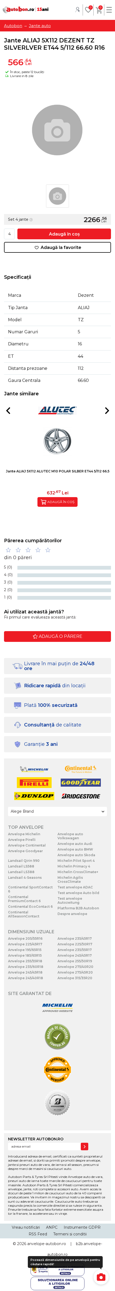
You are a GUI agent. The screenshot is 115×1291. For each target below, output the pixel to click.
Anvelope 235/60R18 (25, 967)
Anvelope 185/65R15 (25, 955)
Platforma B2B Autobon (78, 908)
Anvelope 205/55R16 (25, 938)
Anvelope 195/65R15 (24, 950)
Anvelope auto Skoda (76, 855)
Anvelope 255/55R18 (25, 961)
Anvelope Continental (27, 845)
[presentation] (8, 410)
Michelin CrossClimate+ (77, 872)
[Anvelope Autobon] (26, 9)
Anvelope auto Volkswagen (70, 836)
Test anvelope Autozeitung (69, 900)
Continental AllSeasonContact (23, 914)
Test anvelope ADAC (75, 887)
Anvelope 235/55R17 (74, 950)
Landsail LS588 (21, 866)
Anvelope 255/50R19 (74, 961)
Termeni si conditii (70, 1234)
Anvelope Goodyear (25, 851)
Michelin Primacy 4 (73, 866)
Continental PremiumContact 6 (24, 899)
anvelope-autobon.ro (46, 1243)
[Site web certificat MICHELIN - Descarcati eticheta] (57, 1008)
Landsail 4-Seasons (25, 878)
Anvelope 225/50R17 (74, 944)
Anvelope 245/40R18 (25, 978)
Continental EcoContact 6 (30, 907)
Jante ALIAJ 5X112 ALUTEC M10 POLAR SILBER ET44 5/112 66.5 (57, 471)
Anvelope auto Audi (74, 844)
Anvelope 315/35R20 (74, 978)
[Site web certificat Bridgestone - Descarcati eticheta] (57, 1103)
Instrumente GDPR (82, 1227)
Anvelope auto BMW (75, 849)
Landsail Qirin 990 (24, 861)
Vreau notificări (26, 1227)
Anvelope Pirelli (22, 840)
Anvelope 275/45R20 (75, 972)
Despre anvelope (72, 914)
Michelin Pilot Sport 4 (76, 861)
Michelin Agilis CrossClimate (70, 880)
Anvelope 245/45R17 (74, 955)
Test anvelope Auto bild (78, 893)
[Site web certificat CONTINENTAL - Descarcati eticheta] (57, 1070)
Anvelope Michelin (24, 834)
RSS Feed (38, 1234)
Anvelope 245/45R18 (25, 972)
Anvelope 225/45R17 (25, 944)
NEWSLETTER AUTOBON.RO (35, 1139)
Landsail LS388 (21, 872)
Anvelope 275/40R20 (75, 967)
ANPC (51, 1227)
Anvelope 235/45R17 (74, 938)
